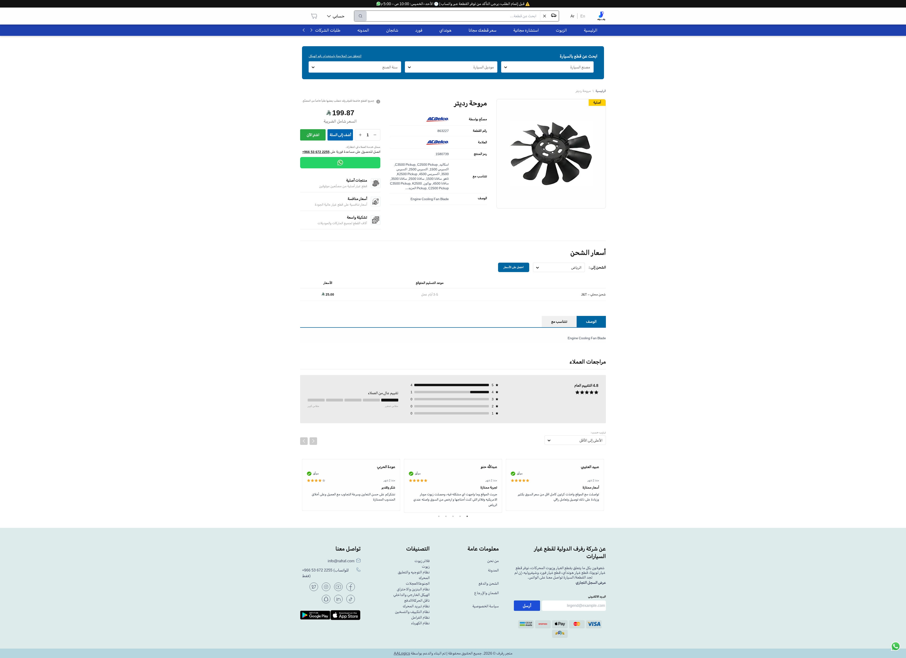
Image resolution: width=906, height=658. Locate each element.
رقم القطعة (480, 131)
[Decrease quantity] (375, 134)
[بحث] (360, 16)
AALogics (402, 653)
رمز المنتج (480, 154)
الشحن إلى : (597, 267)
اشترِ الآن (313, 134)
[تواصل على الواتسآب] (895, 647)
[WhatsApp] (340, 162)
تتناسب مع (480, 176)
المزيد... (410, 188)
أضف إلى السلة (340, 134)
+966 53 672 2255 (316, 152)
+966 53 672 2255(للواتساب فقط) (325, 573)
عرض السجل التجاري (591, 582)
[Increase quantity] (360, 134)
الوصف (482, 198)
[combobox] (590, 67)
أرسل (527, 605)
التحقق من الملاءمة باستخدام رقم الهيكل (335, 56)
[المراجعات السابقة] (304, 441)
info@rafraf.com (341, 561)
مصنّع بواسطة (478, 119)
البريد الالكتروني (597, 596)
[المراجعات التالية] (313, 441)
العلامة (482, 142)
